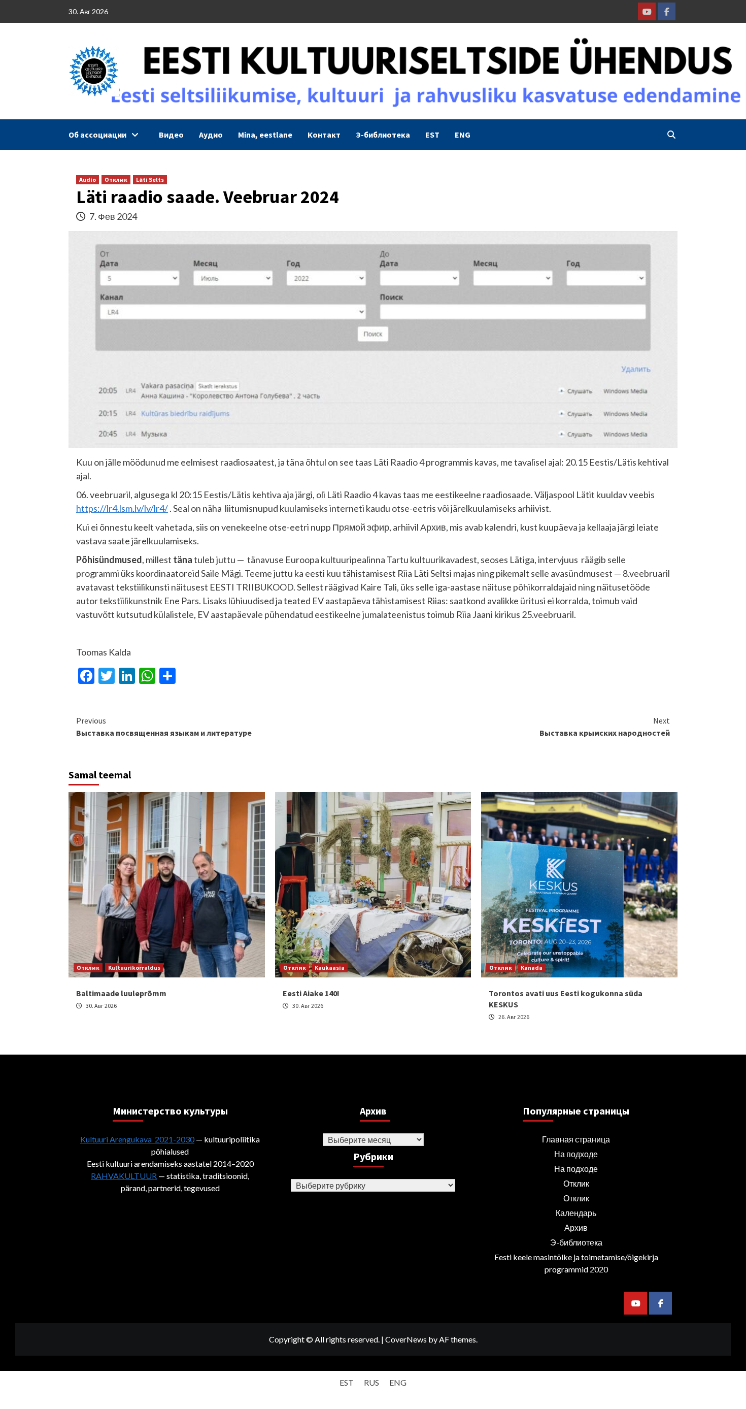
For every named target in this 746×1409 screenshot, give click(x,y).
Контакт (324, 134)
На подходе (576, 1154)
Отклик (116, 179)
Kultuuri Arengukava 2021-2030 (137, 1139)
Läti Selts (150, 179)
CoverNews (406, 1339)
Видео (171, 134)
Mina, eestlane (265, 134)
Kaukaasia (330, 967)
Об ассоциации (97, 134)
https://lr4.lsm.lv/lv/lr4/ (122, 508)
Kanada (531, 967)
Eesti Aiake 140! (311, 993)
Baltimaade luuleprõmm (121, 993)
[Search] (671, 134)
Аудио (211, 134)
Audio (87, 179)
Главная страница (576, 1139)
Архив (576, 1227)
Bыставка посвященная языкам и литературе (164, 726)
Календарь (576, 1213)
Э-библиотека (383, 134)
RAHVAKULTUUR (124, 1176)
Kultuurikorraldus (134, 967)
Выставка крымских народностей (604, 726)
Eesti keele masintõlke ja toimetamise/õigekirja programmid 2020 (576, 1263)
